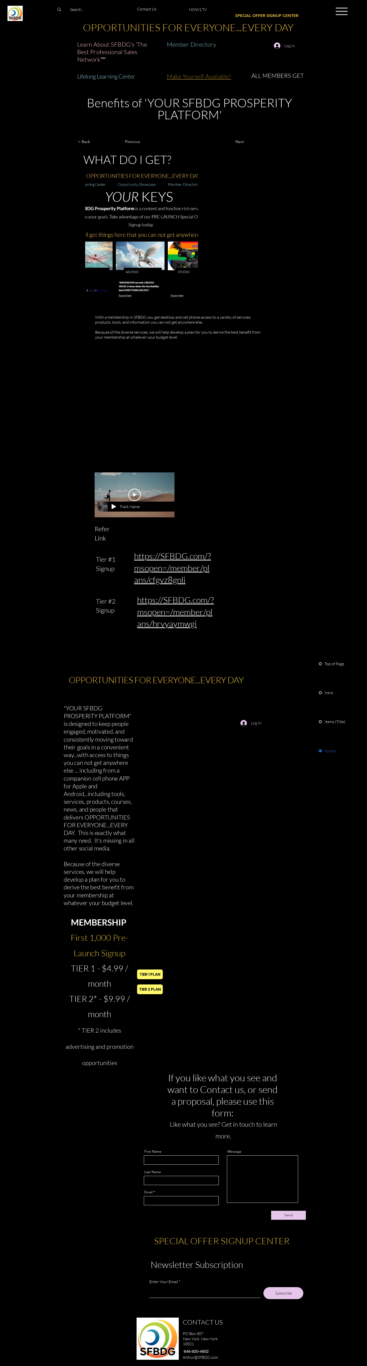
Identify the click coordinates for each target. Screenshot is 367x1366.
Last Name (152, 1172)
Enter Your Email (163, 1282)
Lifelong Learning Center (106, 76)
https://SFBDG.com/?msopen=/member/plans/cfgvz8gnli (172, 568)
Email (148, 1192)
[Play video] (134, 495)
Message (234, 1151)
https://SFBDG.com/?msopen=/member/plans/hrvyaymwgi (175, 612)
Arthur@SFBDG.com (200, 1357)
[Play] (114, 506)
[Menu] (342, 11)
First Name (153, 1151)
